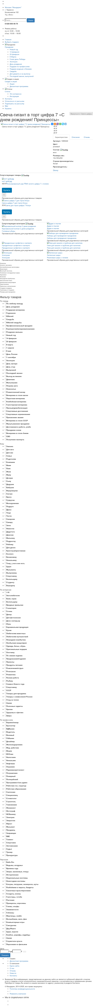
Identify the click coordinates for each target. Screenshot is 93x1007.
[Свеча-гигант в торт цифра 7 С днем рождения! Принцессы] (25, 124)
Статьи (7, 91)
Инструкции (14, 96)
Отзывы (87, 137)
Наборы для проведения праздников (61, 236)
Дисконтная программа (19, 86)
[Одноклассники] (55, 124)
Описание (76, 137)
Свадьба (13, 71)
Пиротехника (4, 284)
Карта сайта (14, 966)
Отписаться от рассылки (14, 101)
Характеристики (61, 137)
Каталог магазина (6, 265)
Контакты (8, 98)
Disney (55, 170)
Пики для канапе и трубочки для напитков (64, 246)
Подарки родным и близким (21, 69)
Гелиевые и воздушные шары (10, 273)
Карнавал (3, 275)
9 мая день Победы (17, 59)
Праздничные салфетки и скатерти (16, 246)
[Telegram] (65, 124)
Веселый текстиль (6, 271)
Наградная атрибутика (7, 278)
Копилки (3, 277)
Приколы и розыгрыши (8, 286)
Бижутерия (3, 269)
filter (6, 106)
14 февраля (14, 52)
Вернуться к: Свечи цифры (81, 114)
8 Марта (13, 56)
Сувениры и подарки (7, 290)
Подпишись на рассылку (14, 103)
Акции (12, 84)
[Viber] (57, 124)
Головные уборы (18, 229)
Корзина (8, 108)
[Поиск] (24, 952)
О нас (12, 968)
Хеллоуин (13, 61)
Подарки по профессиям (20, 66)
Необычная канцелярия (8, 282)
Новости (13, 973)
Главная (8, 39)
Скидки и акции (11, 81)
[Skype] (63, 124)
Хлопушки (6, 256)
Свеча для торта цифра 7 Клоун (16, 204)
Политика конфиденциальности (22, 989)
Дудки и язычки (53, 227)
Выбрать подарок (12, 42)
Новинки (3, 263)
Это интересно (15, 94)
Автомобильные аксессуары (9, 267)
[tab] (46, 301)
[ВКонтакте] (52, 124)
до (11, 951)
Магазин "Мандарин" (13, 7)
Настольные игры (6, 280)
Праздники (9, 47)
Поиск (30, 20)
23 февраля (14, 54)
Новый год (14, 49)
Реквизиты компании (18, 993)
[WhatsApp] (60, 124)
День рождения (16, 64)
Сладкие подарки (6, 288)
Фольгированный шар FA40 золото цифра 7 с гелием (25, 182)
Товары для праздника (7, 292)
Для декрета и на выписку (20, 73)
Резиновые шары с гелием (57, 256)
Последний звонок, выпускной (22, 76)
